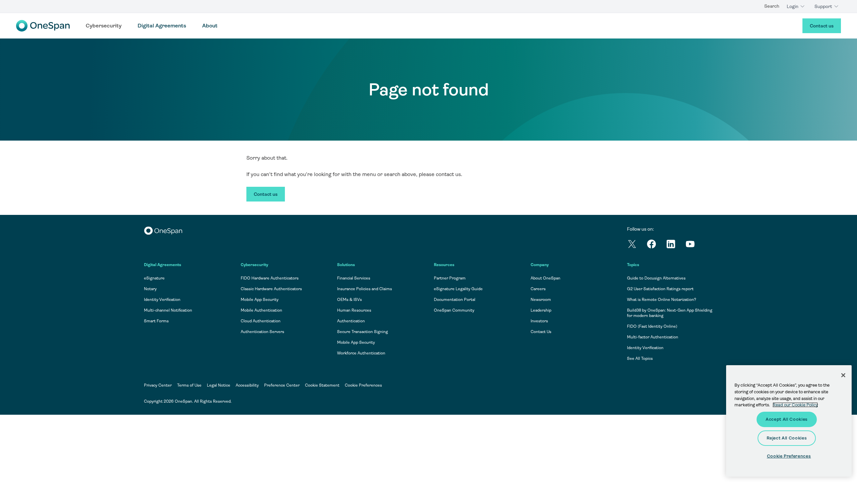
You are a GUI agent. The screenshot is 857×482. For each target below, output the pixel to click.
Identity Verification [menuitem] (162, 299)
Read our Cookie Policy (795, 404)
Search (771, 6)
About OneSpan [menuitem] (545, 278)
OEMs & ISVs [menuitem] (349, 299)
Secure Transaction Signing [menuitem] (362, 331)
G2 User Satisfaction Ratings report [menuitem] (660, 289)
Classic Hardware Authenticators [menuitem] (271, 289)
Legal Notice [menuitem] (218, 385)
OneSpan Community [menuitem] (454, 310)
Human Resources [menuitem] (354, 310)
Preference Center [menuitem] (282, 385)
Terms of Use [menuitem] (189, 385)
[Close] (843, 375)
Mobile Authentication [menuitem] (261, 310)
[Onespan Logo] (43, 26)
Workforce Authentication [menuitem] (361, 353)
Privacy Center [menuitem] (158, 385)
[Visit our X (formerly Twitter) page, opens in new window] (636, 245)
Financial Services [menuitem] (353, 278)
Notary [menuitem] (150, 289)
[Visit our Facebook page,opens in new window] (656, 245)
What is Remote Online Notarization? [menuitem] (661, 299)
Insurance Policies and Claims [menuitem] (364, 289)
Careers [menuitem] (538, 289)
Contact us (822, 25)
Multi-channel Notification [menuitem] (168, 310)
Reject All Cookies (787, 437)
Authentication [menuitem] (351, 321)
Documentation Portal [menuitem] (454, 299)
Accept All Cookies (787, 419)
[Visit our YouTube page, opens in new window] (695, 245)
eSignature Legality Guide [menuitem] (458, 289)
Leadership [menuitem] (541, 310)
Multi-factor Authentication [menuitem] (652, 337)
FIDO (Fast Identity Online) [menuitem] (652, 326)
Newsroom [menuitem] (541, 299)
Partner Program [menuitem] (450, 278)
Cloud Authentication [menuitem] (261, 321)
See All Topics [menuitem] (640, 358)
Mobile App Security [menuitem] (260, 299)
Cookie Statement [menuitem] (322, 385)
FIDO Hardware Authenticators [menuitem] (270, 278)
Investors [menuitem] (539, 321)
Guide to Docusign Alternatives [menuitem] (656, 278)
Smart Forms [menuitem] (156, 321)
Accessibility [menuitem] (247, 385)
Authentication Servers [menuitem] (262, 331)
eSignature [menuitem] (154, 278)
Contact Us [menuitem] (541, 331)
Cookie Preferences (363, 385)
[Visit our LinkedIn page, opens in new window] (675, 245)
